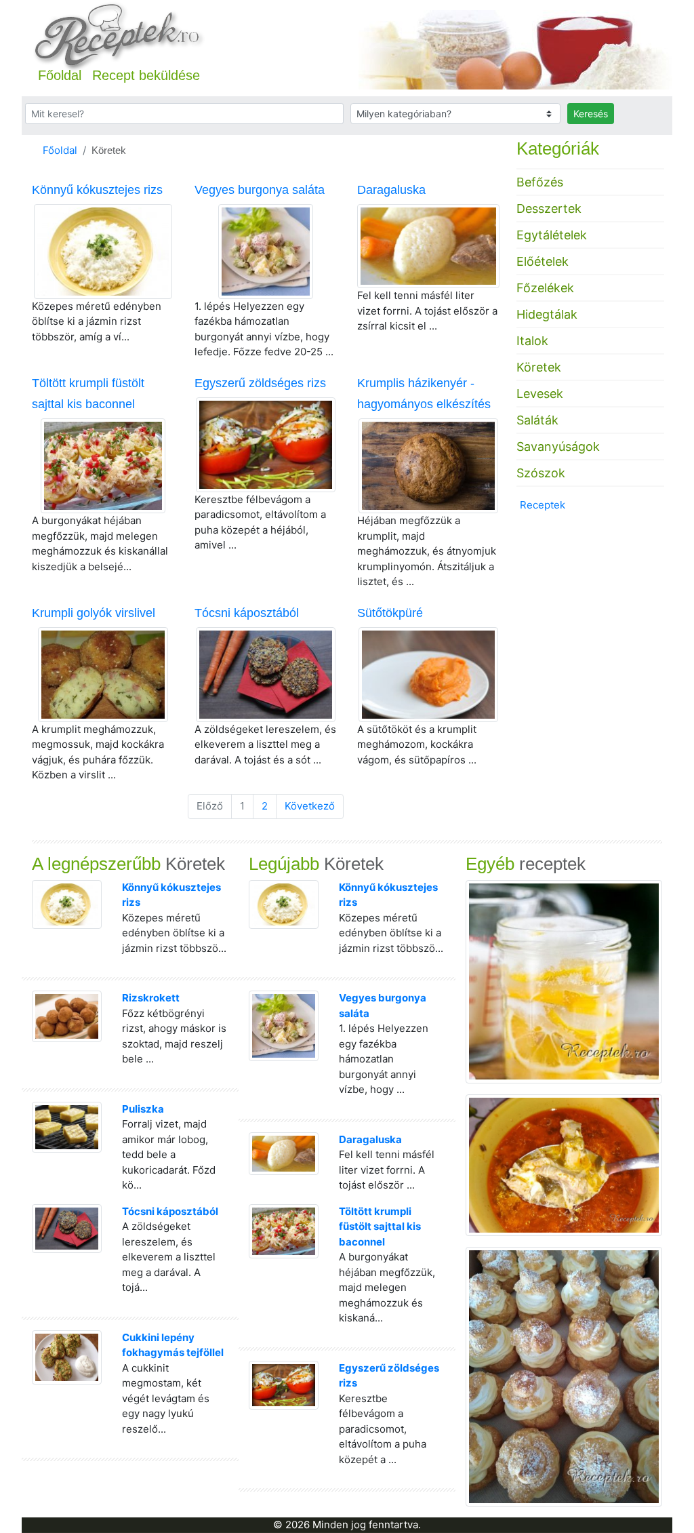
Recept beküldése (146, 75)
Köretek (538, 367)
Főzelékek (545, 288)
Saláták (537, 420)
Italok (532, 341)
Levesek (539, 393)
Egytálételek (551, 235)
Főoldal (59, 75)
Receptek (542, 504)
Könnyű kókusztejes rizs (97, 190)
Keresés (590, 113)
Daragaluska (391, 190)
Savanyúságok (558, 446)
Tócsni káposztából (247, 613)
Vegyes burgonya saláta (260, 190)
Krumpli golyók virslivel (93, 613)
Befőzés (539, 182)
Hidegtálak (546, 314)
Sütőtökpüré (390, 613)
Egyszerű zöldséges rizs (260, 383)
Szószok (540, 473)
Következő (310, 805)
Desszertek (548, 208)
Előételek (542, 261)
